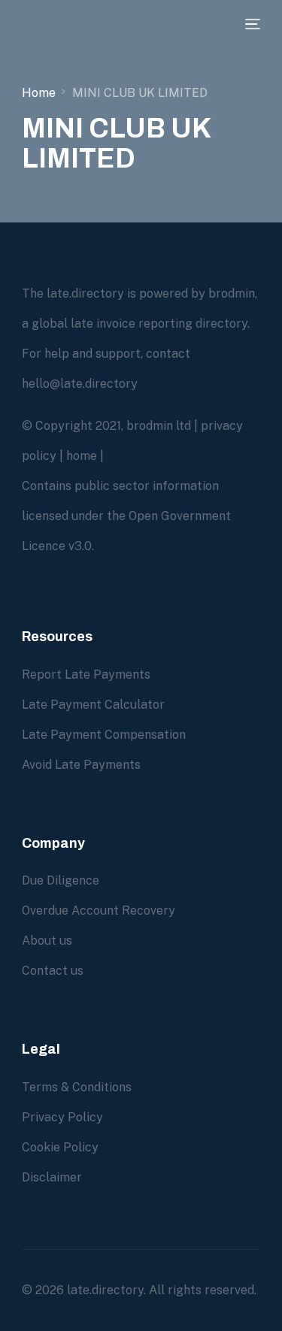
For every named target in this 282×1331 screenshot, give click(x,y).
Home (39, 93)
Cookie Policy (60, 1147)
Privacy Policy (62, 1117)
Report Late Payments (86, 674)
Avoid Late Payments (81, 765)
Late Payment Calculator (93, 704)
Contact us (52, 970)
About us (47, 940)
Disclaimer (52, 1177)
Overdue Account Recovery (98, 910)
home (81, 456)
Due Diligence (60, 880)
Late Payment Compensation (104, 735)
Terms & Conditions (77, 1087)
